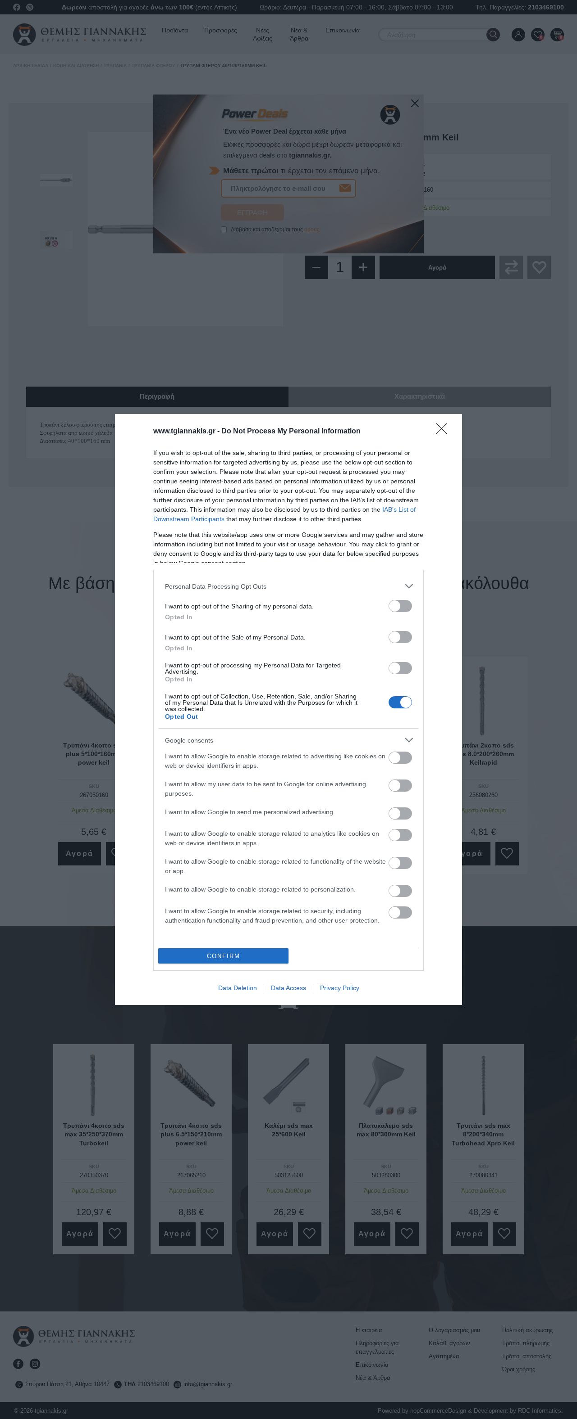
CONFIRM (223, 956)
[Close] (444, 431)
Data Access (288, 987)
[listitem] (288, 586)
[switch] (400, 606)
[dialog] (288, 709)
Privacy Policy (339, 987)
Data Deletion (237, 987)
